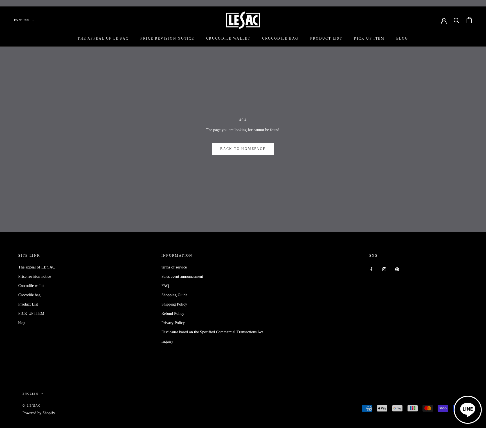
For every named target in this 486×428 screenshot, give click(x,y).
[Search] (457, 20)
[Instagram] (384, 269)
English (22, 20)
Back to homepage (243, 149)
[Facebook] (371, 269)
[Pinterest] (397, 269)
